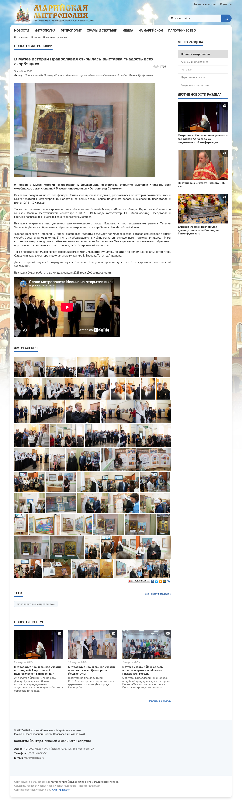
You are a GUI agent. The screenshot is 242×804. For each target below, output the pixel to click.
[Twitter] (157, 580)
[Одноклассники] (161, 580)
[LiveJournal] (169, 580)
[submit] (226, 18)
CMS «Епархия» (61, 789)
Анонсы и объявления (195, 61)
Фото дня (186, 69)
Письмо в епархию (204, 4)
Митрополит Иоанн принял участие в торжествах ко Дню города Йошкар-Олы (92, 670)
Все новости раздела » (158, 593)
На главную (21, 37)
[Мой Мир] (165, 580)
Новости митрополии (55, 37)
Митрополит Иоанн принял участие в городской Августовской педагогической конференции (37, 670)
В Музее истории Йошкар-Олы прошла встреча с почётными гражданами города (142, 670)
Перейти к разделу (159, 700)
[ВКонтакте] (153, 580)
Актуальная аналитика (195, 85)
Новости (35, 37)
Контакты (226, 4)
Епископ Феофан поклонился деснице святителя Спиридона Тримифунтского (198, 230)
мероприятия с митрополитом (36, 603)
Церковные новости (193, 77)
